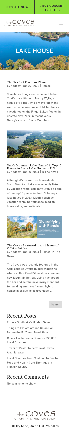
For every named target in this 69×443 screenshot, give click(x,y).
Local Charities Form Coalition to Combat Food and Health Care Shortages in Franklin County (33, 363)
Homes (46, 85)
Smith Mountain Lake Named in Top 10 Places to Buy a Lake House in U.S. (34, 166)
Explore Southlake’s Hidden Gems (28, 322)
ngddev (16, 85)
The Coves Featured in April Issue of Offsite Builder (32, 246)
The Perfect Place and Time (27, 82)
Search (55, 304)
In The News (50, 171)
